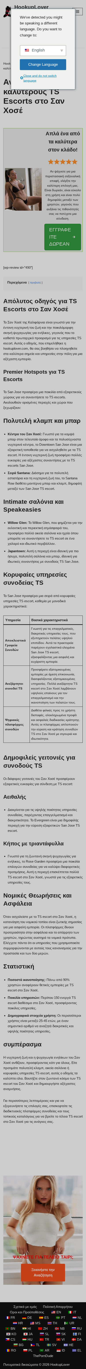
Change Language (43, 64)
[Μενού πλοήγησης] (77, 11)
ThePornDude (43, 1356)
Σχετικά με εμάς (25, 1307)
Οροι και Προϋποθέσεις (27, 1312)
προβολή (35, 282)
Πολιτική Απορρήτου (58, 1307)
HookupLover (60, 1364)
